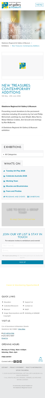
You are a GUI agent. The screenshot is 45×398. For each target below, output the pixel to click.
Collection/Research (11, 306)
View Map (21, 329)
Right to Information (34, 367)
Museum (7, 309)
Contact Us (29, 306)
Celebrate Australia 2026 (16, 176)
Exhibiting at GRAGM (32, 313)
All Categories (11, 154)
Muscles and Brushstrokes (17, 186)
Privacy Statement (17, 367)
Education (7, 302)
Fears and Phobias (14, 191)
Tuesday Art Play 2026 (15, 171)
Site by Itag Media (22, 370)
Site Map (5, 367)
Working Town (12, 181)
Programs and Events (15, 197)
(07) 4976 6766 (8, 333)
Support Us (29, 302)
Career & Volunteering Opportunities (22, 285)
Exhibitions (34, 197)
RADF (27, 309)
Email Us (5, 338)
